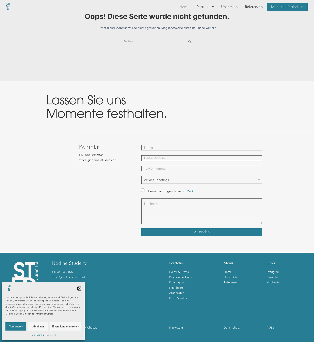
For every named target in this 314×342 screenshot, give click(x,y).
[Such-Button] (189, 41)
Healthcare (176, 288)
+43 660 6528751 (91, 155)
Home (184, 6)
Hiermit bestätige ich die (169, 191)
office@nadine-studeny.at (97, 160)
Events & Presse (179, 272)
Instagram (273, 272)
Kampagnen (177, 282)
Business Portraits (180, 277)
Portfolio (203, 6)
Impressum (51, 335)
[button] (79, 288)
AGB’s (270, 327)
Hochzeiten (274, 282)
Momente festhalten (287, 6)
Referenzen (254, 6)
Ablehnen (38, 327)
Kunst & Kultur (178, 298)
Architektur (176, 293)
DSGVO (187, 191)
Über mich (229, 6)
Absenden (202, 231)
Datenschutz (38, 335)
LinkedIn (272, 277)
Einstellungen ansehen (65, 327)
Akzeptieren (16, 327)
